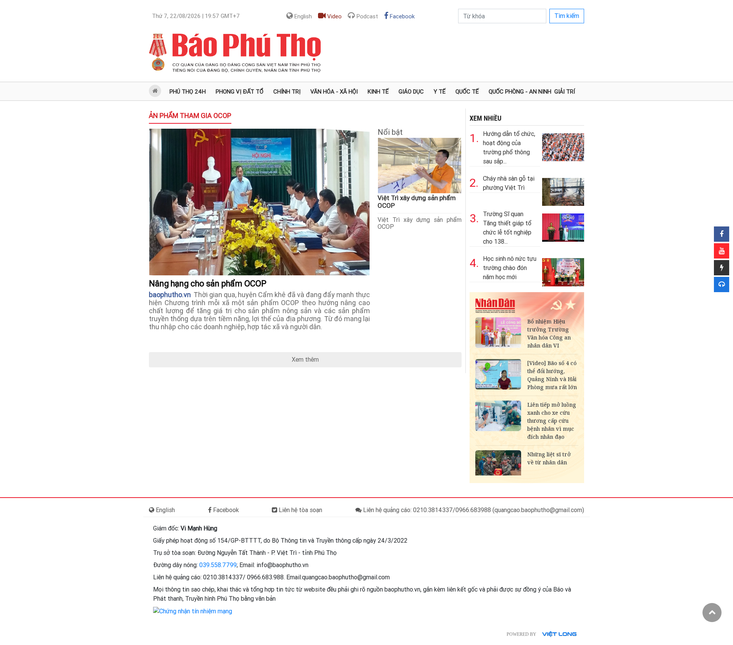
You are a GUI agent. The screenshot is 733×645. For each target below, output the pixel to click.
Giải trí (564, 91)
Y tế (440, 91)
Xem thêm (305, 359)
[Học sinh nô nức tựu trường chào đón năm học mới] (563, 270)
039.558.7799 (218, 565)
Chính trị (286, 91)
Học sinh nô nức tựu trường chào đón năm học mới (509, 268)
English (302, 16)
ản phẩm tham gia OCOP (190, 116)
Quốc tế (467, 91)
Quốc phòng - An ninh (520, 91)
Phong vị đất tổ (239, 91)
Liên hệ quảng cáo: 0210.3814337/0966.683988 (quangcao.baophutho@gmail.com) (473, 510)
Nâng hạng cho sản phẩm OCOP (208, 283)
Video (334, 16)
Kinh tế (378, 91)
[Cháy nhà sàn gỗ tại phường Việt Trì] (563, 190)
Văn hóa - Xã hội (334, 91)
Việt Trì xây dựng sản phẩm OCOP (420, 223)
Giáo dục (411, 91)
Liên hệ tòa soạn (299, 510)
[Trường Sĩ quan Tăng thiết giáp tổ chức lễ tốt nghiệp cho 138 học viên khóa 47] (563, 225)
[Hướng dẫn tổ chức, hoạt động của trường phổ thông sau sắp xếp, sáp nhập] (563, 145)
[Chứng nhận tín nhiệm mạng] (192, 610)
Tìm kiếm (566, 15)
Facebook (401, 16)
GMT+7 (196, 16)
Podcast (366, 16)
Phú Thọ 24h (188, 91)
